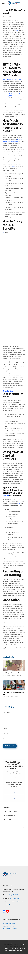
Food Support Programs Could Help (14, 673)
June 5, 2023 (6, 696)
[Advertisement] (14, 848)
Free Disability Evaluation (11, 820)
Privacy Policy (14, 948)
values (14, 166)
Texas (11, 898)
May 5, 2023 (8, 17)
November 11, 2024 (7, 675)
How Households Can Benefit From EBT (13, 693)
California (16, 898)
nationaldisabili (17, 675)
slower (17, 30)
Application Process (10, 815)
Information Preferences (16, 950)
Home (6, 948)
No (14, 798)
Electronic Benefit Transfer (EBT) (12, 79)
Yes (14, 792)
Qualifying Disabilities (10, 811)
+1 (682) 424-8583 (12, 895)
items (18, 503)
